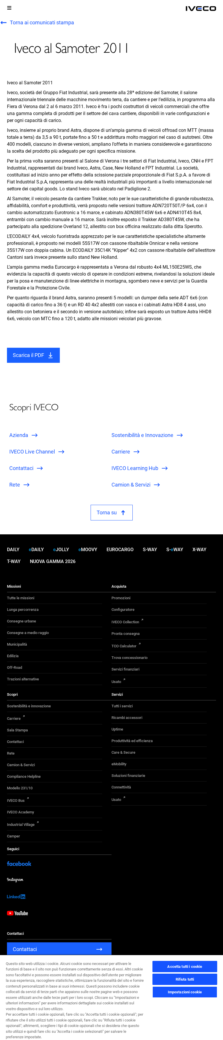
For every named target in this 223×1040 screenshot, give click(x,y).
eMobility (119, 764)
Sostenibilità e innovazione (29, 706)
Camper (13, 836)
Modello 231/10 (20, 788)
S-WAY (150, 549)
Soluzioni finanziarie (128, 775)
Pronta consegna (126, 633)
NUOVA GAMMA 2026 (52, 561)
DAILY (13, 549)
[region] (111, 997)
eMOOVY (87, 549)
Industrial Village (21, 824)
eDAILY (36, 549)
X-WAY (199, 549)
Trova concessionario (130, 657)
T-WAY (14, 561)
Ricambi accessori (127, 717)
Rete (11, 753)
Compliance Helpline (24, 776)
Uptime (117, 729)
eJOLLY (61, 549)
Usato (116, 682)
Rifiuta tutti (185, 979)
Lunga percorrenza (23, 609)
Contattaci (15, 742)
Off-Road (14, 667)
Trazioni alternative (23, 679)
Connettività (121, 787)
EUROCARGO (120, 549)
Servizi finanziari (125, 669)
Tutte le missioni (20, 598)
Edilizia (13, 656)
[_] (201, 9)
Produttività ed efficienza (132, 741)
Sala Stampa (17, 730)
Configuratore (123, 609)
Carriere (14, 718)
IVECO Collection (125, 622)
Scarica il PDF (28, 355)
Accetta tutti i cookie (184, 966)
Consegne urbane (21, 621)
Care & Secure (123, 752)
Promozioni (121, 598)
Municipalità (17, 644)
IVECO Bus (16, 800)
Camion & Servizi (21, 765)
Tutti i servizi (122, 706)
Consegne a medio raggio (28, 633)
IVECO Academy (20, 812)
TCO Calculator (124, 646)
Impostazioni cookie (185, 992)
